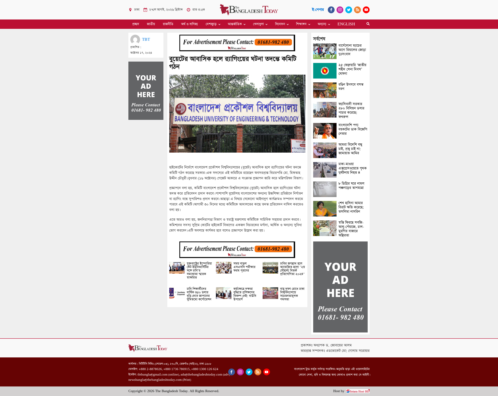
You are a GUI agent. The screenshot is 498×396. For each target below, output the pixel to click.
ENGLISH (346, 24)
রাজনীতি (168, 24)
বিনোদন (280, 24)
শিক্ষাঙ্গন (301, 24)
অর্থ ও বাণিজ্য (189, 24)
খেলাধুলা (258, 24)
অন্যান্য (322, 24)
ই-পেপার (318, 9)
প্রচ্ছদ (135, 24)
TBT (146, 39)
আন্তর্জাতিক (235, 24)
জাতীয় (151, 24)
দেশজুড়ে (211, 24)
